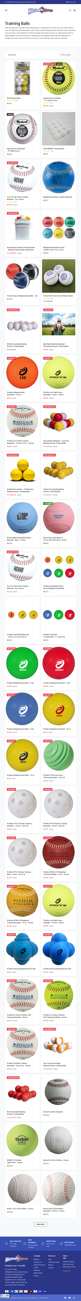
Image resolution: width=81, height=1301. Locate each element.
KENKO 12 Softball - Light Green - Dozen (15, 1161)
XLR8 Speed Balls (13, 98)
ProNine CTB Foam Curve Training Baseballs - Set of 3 (54, 776)
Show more (40, 1224)
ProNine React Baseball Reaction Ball (21, 969)
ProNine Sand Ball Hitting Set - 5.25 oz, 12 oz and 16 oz (18, 636)
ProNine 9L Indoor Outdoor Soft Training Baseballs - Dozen (19, 1016)
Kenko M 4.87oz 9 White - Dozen (56, 1160)
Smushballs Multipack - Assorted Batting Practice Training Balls (56, 442)
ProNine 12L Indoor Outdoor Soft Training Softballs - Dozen (55, 1016)
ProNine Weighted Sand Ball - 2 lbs (20, 729)
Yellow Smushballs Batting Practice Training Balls (53, 490)
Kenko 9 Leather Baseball (53, 1112)
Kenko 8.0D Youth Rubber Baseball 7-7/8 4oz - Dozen (54, 1210)
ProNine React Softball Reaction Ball (57, 969)
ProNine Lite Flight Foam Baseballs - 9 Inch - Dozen (53, 393)
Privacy (36, 1276)
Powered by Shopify (22, 1298)
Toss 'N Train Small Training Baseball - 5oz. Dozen (17, 587)
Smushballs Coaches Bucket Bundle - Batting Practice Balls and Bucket (21, 248)
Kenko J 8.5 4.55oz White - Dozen (20, 1209)
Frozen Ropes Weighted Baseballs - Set (22, 296)
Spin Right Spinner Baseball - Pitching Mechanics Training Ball (55, 345)
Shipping (37, 1270)
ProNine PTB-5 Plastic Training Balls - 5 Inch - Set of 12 (19, 873)
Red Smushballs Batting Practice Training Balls (16, 1113)
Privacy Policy (33, 1298)
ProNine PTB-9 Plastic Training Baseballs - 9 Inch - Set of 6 (55, 825)
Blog (49, 1259)
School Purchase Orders (39, 1266)
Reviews (36, 1259)
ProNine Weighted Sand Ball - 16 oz (57, 729)
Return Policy (38, 1273)
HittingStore (13, 1298)
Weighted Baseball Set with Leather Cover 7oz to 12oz (53, 248)
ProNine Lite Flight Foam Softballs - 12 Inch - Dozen (53, 921)
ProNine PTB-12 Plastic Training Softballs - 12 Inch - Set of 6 (19, 825)
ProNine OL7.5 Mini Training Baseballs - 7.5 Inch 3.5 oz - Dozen (20, 442)
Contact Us (37, 1262)
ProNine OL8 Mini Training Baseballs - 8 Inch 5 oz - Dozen (19, 1064)
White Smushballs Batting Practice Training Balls (17, 345)
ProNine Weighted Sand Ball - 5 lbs (56, 683)
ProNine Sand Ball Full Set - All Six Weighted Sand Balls (53, 587)
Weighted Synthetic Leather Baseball (57, 197)
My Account (72, 2)
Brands (50, 1265)
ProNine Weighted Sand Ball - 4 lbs (20, 683)
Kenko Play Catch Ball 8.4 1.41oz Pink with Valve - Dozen (55, 539)
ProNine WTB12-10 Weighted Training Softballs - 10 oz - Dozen (56, 873)
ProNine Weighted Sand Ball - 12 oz (20, 775)
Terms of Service (43, 1298)
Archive (50, 1268)
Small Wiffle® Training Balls (53, 149)
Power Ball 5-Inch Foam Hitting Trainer (58, 296)
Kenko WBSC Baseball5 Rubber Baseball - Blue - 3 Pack (19, 539)
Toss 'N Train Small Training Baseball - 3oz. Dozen (17, 198)
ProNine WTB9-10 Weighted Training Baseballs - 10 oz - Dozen (20, 921)
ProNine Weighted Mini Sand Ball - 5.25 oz (16, 393)
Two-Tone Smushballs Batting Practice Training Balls (54, 1064)
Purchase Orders (54, 1262)
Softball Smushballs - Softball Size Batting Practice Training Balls (20, 490)
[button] (5, 1296)
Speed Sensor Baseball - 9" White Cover (16, 150)
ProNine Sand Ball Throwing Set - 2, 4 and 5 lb (54, 636)
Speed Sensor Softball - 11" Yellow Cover (52, 99)
